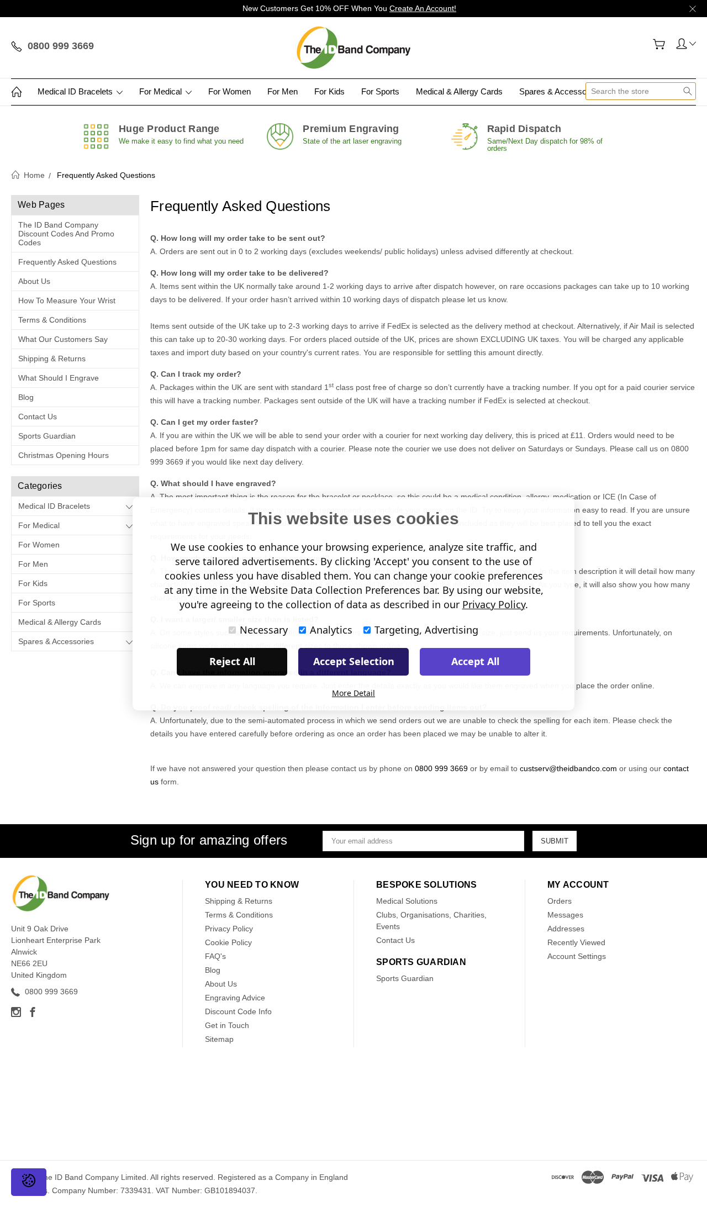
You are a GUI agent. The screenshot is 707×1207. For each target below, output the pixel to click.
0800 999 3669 (441, 768)
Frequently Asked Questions (67, 261)
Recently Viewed (576, 942)
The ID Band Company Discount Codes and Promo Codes (66, 233)
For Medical (161, 91)
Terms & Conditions (52, 319)
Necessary (264, 629)
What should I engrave (58, 377)
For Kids (329, 91)
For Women (229, 91)
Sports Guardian (47, 435)
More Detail (353, 693)
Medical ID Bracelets (76, 91)
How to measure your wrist (66, 300)
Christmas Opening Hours (63, 455)
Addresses (565, 928)
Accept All (475, 661)
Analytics (331, 629)
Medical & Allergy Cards (459, 91)
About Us (34, 281)
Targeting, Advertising (426, 629)
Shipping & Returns (52, 358)
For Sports (380, 91)
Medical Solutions (406, 901)
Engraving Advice (235, 997)
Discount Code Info (238, 1011)
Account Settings (576, 956)
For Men (282, 91)
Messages (565, 914)
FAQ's (215, 956)
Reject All (232, 661)
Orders (559, 901)
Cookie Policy (228, 942)
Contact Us (37, 416)
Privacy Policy (229, 928)
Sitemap (219, 1039)
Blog (26, 397)
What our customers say (63, 339)
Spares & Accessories (560, 91)
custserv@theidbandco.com (568, 768)
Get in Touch (227, 1025)
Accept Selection (353, 661)
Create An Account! (422, 8)
